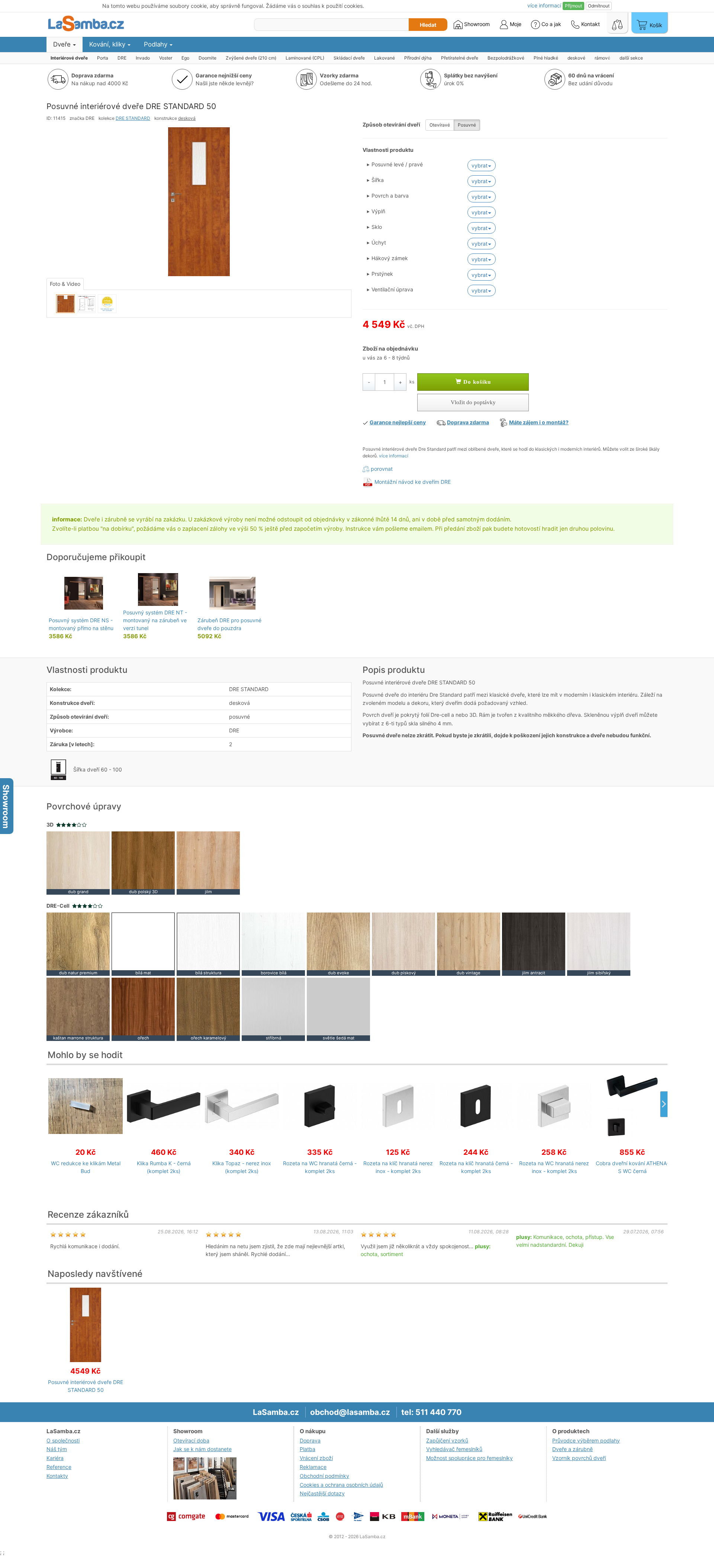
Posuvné (467, 125)
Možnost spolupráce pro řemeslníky (469, 1458)
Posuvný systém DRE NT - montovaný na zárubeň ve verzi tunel (155, 620)
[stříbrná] (273, 1009)
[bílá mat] (143, 943)
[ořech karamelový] (208, 1009)
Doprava (310, 1440)
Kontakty (57, 1476)
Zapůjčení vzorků (447, 1440)
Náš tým (56, 1449)
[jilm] (208, 862)
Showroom (476, 24)
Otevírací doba (191, 1440)
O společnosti (63, 1440)
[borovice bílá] (273, 943)
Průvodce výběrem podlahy (586, 1440)
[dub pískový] (403, 943)
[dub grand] (78, 862)
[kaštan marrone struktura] (78, 1009)
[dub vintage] (468, 943)
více (544, 5)
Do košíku (476, 382)
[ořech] (143, 1009)
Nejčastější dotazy (322, 1493)
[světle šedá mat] (338, 1009)
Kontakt (590, 24)
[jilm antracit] (533, 943)
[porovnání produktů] (617, 22)
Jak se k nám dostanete (202, 1449)
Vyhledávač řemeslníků (454, 1449)
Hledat (428, 25)
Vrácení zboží (316, 1458)
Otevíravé (440, 125)
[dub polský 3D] (143, 862)
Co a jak (551, 24)
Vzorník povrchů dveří (579, 1458)
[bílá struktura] (208, 943)
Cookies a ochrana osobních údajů (341, 1485)
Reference (58, 1467)
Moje (514, 24)
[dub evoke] (338, 943)
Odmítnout (599, 6)
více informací (393, 456)
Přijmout (573, 6)
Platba (307, 1449)
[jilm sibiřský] (598, 943)
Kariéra (55, 1458)
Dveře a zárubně (572, 1449)
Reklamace (313, 1467)
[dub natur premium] (78, 943)
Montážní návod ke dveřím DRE (412, 482)
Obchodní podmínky (324, 1476)
